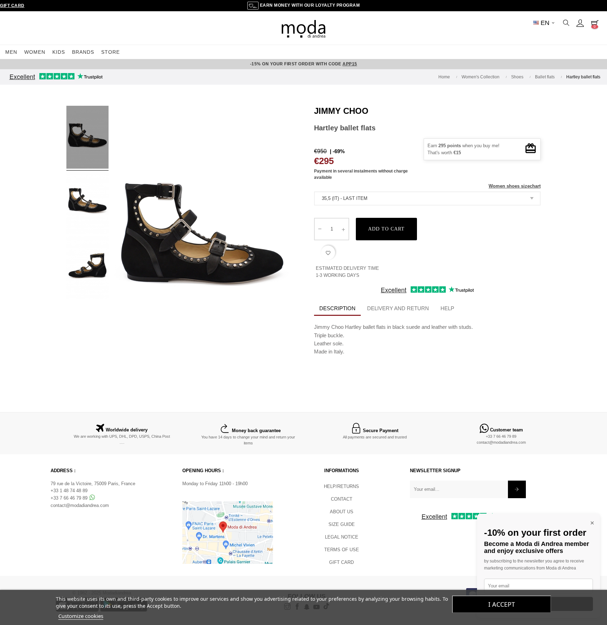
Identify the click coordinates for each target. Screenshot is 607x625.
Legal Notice (341, 537)
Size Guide (341, 524)
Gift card (341, 562)
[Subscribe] (517, 489)
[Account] (580, 23)
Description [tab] (337, 308)
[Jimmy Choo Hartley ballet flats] (87, 138)
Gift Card (12, 5)
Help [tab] (447, 308)
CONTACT (341, 499)
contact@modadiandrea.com (501, 442)
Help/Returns (341, 486)
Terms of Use (341, 549)
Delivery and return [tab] (398, 308)
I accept (501, 604)
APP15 (349, 63)
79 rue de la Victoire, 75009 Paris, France (93, 483)
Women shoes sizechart (515, 186)
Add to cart (386, 229)
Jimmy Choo (341, 111)
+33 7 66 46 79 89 (501, 436)
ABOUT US (341, 511)
